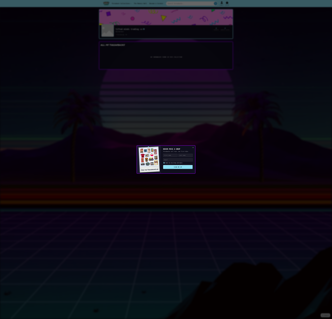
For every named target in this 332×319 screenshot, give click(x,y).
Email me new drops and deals (173, 162)
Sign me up (178, 167)
